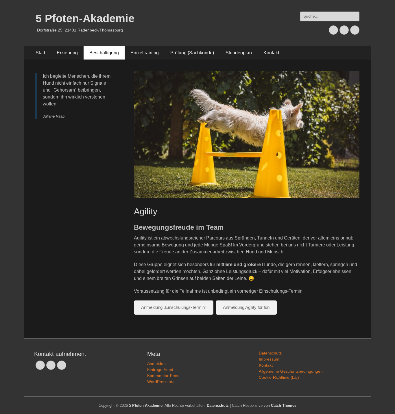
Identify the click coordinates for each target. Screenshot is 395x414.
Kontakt (271, 52)
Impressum (269, 359)
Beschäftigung (104, 52)
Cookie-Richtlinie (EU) (279, 377)
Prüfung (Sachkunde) (192, 52)
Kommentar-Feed (163, 375)
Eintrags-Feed (160, 369)
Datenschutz (270, 353)
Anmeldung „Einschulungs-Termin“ (173, 307)
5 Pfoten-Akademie (85, 18)
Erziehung (67, 52)
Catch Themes (283, 405)
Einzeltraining (144, 52)
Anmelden (156, 363)
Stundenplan (239, 52)
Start (40, 52)
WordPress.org (161, 381)
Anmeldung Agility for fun (246, 307)
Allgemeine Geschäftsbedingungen (291, 371)
